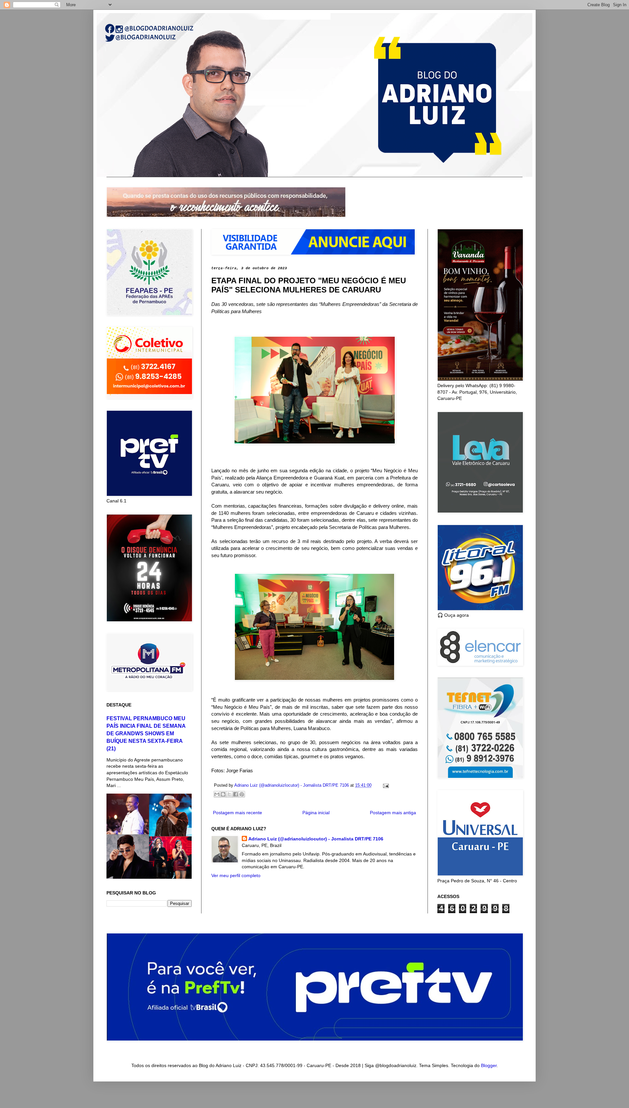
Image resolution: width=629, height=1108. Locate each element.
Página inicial (316, 812)
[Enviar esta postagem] (385, 785)
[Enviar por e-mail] (217, 794)
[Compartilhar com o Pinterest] (241, 794)
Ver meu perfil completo (235, 875)
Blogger (489, 1065)
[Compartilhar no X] (229, 794)
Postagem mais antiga (393, 812)
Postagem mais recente (237, 812)
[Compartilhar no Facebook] (235, 794)
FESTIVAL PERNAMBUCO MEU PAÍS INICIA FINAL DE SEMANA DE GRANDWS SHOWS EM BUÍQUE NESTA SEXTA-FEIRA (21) (145, 733)
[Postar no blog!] (223, 794)
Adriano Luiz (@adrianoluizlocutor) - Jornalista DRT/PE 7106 (315, 838)
